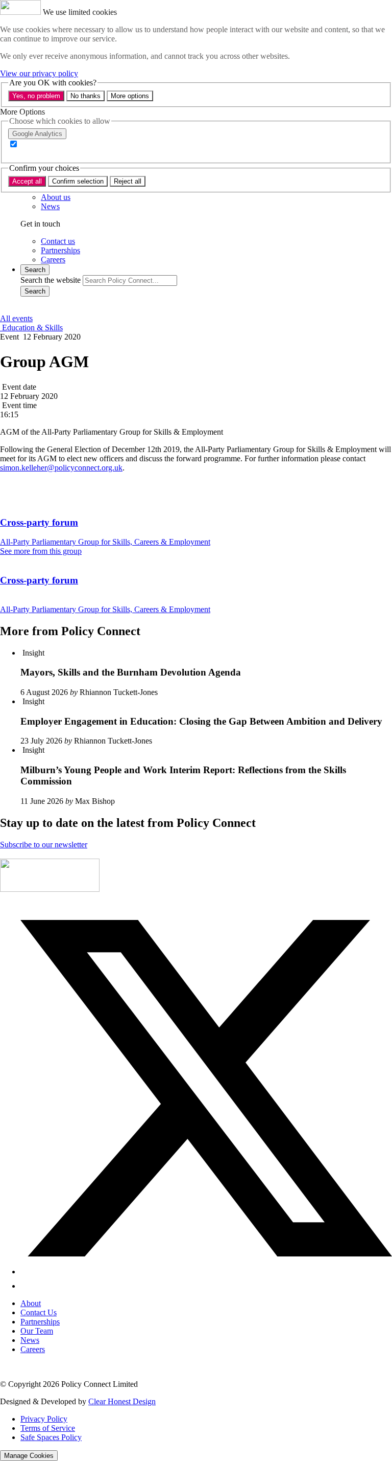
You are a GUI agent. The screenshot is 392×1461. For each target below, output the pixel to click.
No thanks (85, 96)
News (29, 1340)
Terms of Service (47, 1428)
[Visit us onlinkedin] (26, 1286)
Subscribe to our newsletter (43, 844)
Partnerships (40, 1321)
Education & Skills (31, 327)
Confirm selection (78, 181)
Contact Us (38, 1312)
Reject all (127, 181)
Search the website (50, 280)
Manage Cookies (29, 1455)
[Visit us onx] (206, 1271)
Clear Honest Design (122, 1401)
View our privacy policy (39, 73)
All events (16, 318)
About (30, 1303)
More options (130, 96)
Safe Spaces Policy (51, 1437)
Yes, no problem (36, 96)
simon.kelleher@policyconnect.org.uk (61, 467)
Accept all (27, 181)
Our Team (36, 1331)
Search (34, 291)
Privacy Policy (43, 1418)
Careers (32, 1349)
